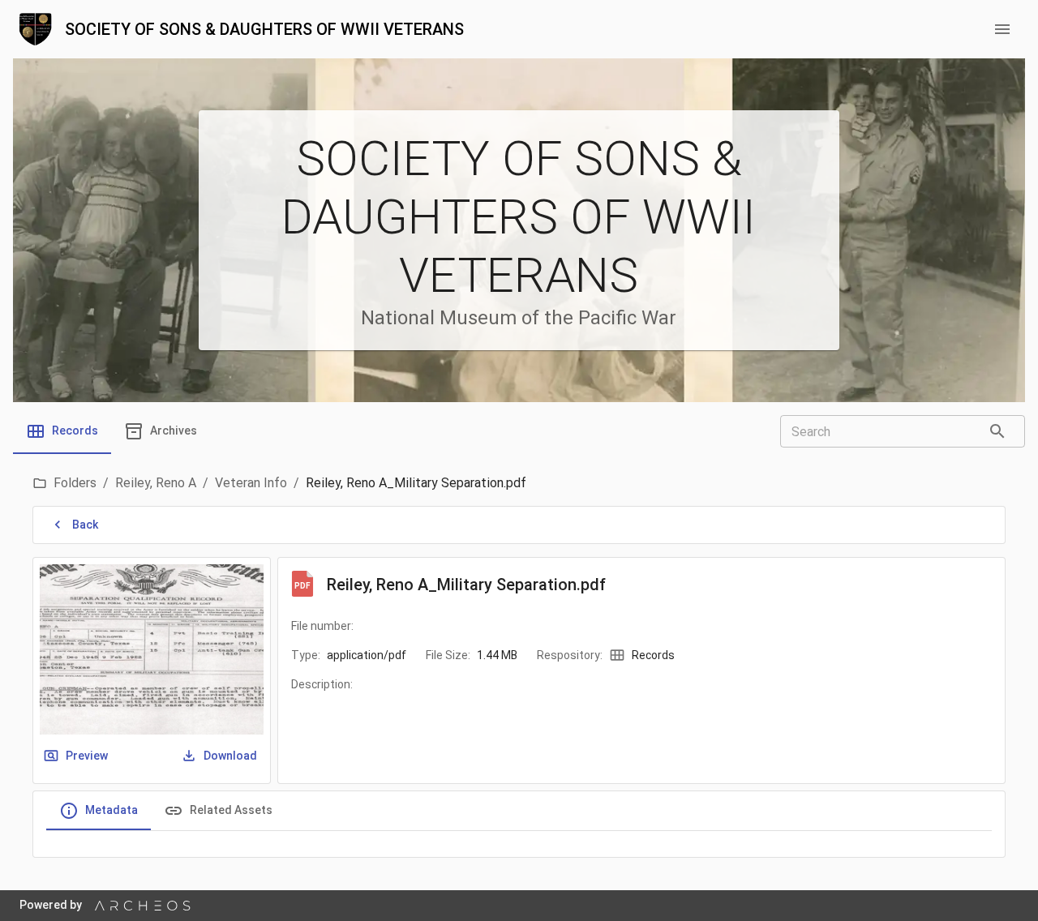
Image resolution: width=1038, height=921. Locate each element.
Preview (87, 755)
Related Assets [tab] (231, 809)
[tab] (62, 431)
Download (230, 755)
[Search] (997, 431)
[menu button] (1002, 29)
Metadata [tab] (111, 809)
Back (85, 524)
